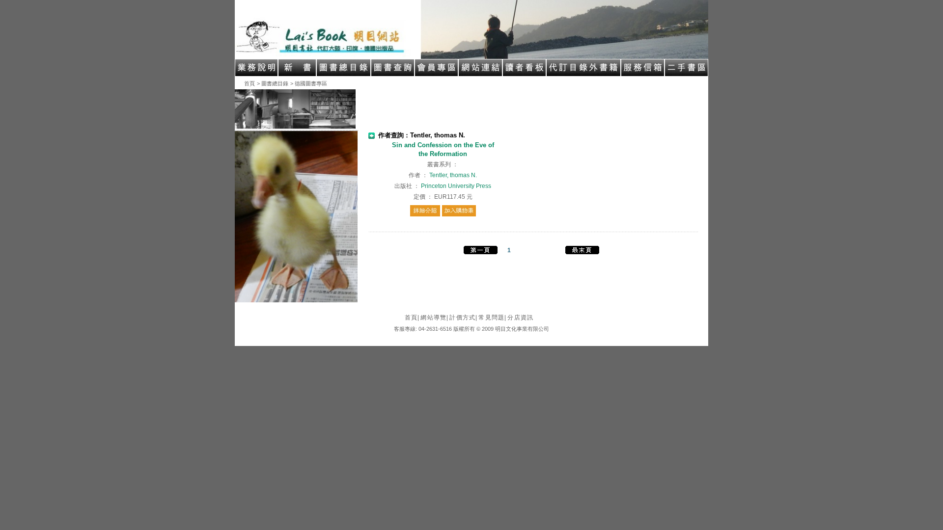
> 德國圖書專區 (308, 83)
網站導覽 (434, 317)
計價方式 (463, 317)
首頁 (249, 83)
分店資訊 (520, 317)
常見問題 (492, 317)
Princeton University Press (456, 186)
